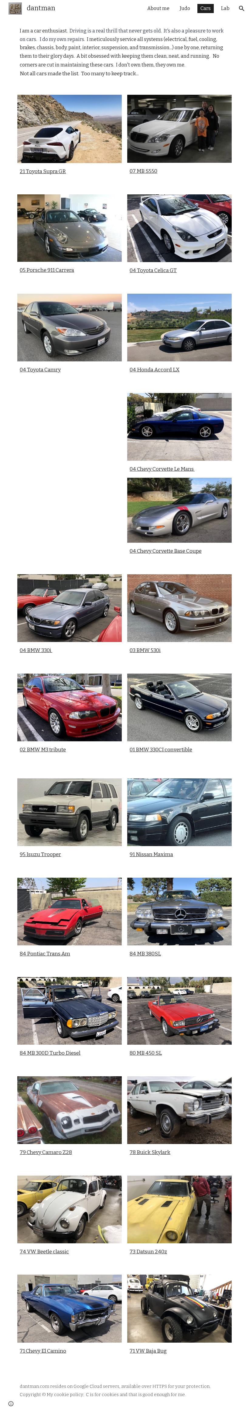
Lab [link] (225, 8)
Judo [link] (185, 8)
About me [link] (158, 8)
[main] (124, 52)
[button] (241, 8)
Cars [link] (205, 8)
